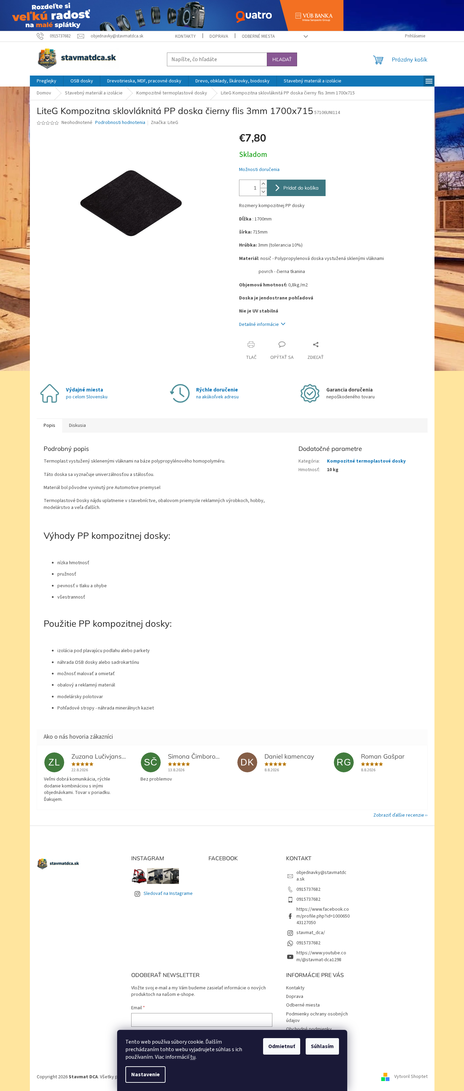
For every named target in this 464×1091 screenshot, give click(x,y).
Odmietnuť (281, 1046)
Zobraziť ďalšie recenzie (398, 815)
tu (192, 1057)
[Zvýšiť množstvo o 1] (263, 184)
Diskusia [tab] (77, 425)
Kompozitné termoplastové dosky (366, 461)
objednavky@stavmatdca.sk (321, 876)
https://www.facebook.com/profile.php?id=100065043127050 (323, 916)
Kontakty (185, 36)
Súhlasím (322, 1046)
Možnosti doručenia (259, 170)
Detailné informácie (259, 324)
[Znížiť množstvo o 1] (263, 192)
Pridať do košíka (300, 188)
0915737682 (308, 889)
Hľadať (282, 59)
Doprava (219, 36)
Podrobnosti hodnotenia (120, 123)
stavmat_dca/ (310, 932)
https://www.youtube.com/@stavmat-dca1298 (321, 956)
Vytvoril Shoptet (411, 1076)
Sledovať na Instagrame (168, 893)
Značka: (164, 122)
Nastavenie (145, 1074)
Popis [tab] (49, 425)
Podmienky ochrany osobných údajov (317, 1017)
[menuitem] (46, 81)
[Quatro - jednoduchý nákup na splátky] (171, 15)
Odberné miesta (258, 36)
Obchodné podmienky (309, 1029)
